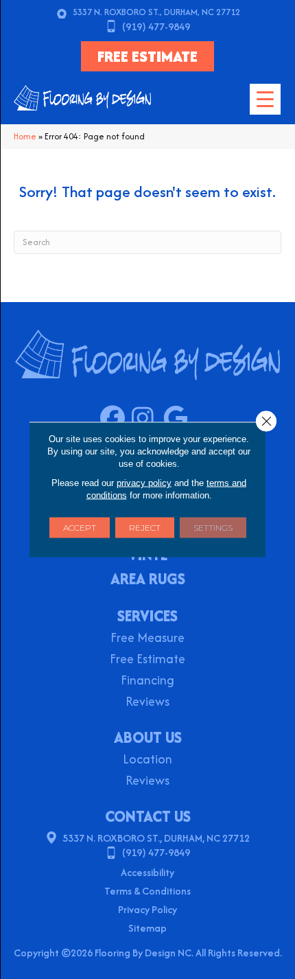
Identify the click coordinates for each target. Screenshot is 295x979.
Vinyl (147, 556)
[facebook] (115, 419)
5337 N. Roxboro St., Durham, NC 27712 (156, 12)
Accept (79, 527)
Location (147, 760)
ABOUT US (148, 737)
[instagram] (147, 419)
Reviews (147, 703)
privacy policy (144, 483)
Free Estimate (147, 660)
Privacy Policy (147, 909)
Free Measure (147, 639)
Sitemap (147, 928)
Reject (145, 527)
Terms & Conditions (147, 891)
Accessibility (147, 872)
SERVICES (147, 616)
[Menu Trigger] (265, 99)
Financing (147, 681)
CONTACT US (148, 816)
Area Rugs (147, 580)
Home (25, 136)
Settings (213, 527)
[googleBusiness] (178, 419)
